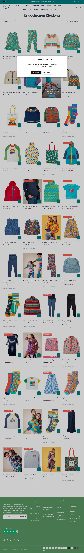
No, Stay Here (47, 72)
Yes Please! (36, 72)
